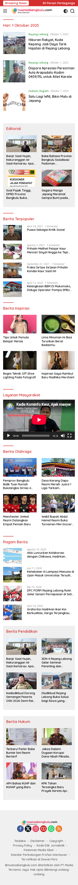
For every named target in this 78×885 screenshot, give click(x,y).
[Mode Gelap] (65, 11)
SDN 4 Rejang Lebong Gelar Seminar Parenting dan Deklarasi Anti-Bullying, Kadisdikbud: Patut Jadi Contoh (57, 662)
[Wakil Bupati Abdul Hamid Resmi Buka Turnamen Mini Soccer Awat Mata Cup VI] (58, 503)
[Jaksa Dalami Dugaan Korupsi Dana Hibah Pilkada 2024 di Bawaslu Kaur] (57, 736)
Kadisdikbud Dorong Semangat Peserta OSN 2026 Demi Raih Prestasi (20, 697)
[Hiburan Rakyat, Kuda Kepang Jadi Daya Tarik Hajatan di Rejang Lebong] (14, 43)
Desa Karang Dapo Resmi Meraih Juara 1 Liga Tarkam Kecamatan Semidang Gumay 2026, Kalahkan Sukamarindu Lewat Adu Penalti (58, 484)
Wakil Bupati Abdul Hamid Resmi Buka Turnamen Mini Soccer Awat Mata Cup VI (57, 520)
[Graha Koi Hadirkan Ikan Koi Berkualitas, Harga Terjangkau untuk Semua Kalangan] (12, 612)
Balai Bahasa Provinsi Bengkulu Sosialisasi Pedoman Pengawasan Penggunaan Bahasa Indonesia (57, 160)
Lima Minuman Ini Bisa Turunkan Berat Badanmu (57, 341)
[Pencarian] (72, 11)
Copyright (56, 841)
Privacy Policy (22, 845)
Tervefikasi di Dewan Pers (39, 859)
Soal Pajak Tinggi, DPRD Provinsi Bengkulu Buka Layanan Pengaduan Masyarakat (20, 194)
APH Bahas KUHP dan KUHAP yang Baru (21, 785)
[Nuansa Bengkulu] (31, 11)
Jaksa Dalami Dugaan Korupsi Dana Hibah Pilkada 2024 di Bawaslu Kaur (57, 753)
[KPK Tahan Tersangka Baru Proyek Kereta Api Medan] (57, 770)
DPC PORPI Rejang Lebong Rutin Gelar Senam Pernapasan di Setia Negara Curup (50, 592)
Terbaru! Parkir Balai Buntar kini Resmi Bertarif (20, 752)
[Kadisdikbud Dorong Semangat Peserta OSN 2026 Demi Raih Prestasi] (21, 680)
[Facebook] (20, 829)
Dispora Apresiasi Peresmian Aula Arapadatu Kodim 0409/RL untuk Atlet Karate (51, 72)
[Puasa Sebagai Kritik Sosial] (12, 232)
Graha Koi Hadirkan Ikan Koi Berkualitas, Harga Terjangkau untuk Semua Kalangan (48, 611)
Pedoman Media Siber (39, 850)
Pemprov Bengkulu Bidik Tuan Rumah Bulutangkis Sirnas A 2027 (17, 484)
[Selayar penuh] (69, 436)
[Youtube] (43, 829)
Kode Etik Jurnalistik (51, 845)
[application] (39, 420)
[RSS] (59, 829)
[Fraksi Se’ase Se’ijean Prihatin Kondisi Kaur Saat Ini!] (12, 270)
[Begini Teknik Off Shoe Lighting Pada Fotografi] (20, 360)
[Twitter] (28, 829)
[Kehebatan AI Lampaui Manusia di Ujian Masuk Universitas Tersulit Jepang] (12, 574)
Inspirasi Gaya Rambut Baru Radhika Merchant (58, 375)
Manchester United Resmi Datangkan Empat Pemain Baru (17, 520)
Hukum (33, 91)
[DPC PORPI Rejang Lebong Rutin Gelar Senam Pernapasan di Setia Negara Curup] (12, 593)
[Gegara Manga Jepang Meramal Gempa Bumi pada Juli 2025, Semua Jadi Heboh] (57, 178)
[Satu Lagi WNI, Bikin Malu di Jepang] (14, 100)
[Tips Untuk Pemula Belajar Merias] (20, 324)
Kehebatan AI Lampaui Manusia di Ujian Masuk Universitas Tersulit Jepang (50, 573)
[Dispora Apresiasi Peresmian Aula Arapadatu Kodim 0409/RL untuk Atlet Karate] (14, 71)
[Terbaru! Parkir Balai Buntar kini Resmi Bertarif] (21, 736)
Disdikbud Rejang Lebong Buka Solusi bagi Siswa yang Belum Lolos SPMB (55, 697)
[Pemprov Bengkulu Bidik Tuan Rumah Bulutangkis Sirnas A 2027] (20, 467)
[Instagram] (35, 829)
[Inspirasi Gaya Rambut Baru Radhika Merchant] (58, 360)
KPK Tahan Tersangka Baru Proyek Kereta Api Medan (54, 787)
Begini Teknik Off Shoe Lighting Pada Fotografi (19, 375)
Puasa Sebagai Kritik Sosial (46, 230)
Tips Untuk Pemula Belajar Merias (16, 339)
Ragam (44, 91)
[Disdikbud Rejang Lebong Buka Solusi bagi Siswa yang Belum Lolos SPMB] (57, 680)
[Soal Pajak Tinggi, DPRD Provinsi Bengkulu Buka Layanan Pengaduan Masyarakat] (21, 178)
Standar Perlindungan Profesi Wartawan (39, 855)
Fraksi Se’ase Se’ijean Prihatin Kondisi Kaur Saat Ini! (47, 269)
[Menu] (6, 10)
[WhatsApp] (51, 829)
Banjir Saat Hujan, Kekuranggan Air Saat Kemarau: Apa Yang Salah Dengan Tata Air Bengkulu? (19, 160)
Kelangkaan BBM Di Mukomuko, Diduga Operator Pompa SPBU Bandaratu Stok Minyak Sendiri (49, 288)
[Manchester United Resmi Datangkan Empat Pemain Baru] (20, 503)
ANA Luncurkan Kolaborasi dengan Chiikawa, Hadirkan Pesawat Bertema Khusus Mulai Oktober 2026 (48, 554)
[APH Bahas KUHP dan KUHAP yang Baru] (21, 770)
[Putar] (8, 436)
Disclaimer (37, 841)
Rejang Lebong (38, 34)
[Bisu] (63, 436)
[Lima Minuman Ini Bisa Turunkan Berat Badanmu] (58, 324)
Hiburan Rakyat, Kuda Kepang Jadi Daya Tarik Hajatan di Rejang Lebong (49, 44)
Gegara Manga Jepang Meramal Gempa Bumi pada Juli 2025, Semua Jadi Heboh (57, 194)
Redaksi (20, 841)
